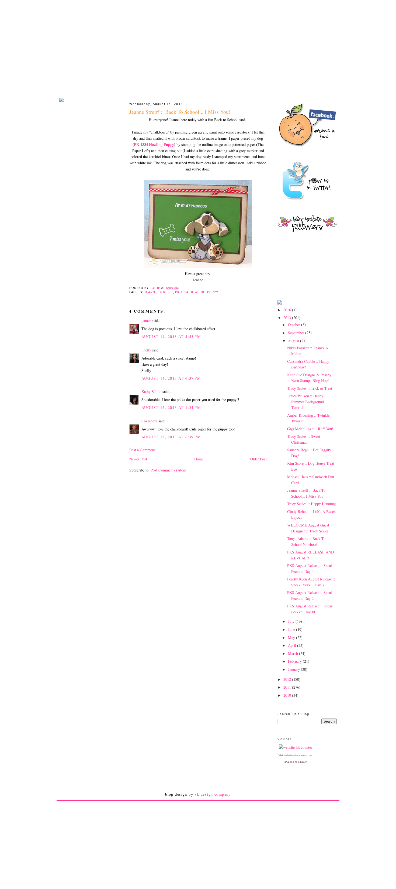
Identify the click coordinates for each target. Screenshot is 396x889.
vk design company (213, 794)
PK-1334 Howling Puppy (154, 144)
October (294, 324)
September (296, 332)
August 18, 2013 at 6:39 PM (171, 436)
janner (146, 320)
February (295, 661)
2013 (287, 317)
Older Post (258, 458)
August (294, 340)
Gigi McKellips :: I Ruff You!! (311, 428)
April (292, 645)
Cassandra (149, 420)
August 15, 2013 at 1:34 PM (171, 407)
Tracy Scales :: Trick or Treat (309, 388)
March (293, 653)
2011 (287, 687)
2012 (287, 679)
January (294, 669)
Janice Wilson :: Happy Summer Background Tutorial (305, 401)
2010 (287, 695)
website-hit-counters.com (298, 755)
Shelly (146, 350)
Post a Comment (142, 449)
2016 (287, 309)
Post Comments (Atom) (169, 470)
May (292, 637)
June (292, 629)
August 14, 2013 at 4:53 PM (171, 336)
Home (198, 458)
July (292, 621)
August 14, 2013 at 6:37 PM (171, 378)
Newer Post (138, 458)
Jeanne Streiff (158, 292)
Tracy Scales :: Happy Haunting (311, 503)
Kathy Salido (151, 391)
